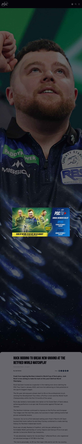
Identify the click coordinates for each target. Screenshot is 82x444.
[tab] (69, 207)
